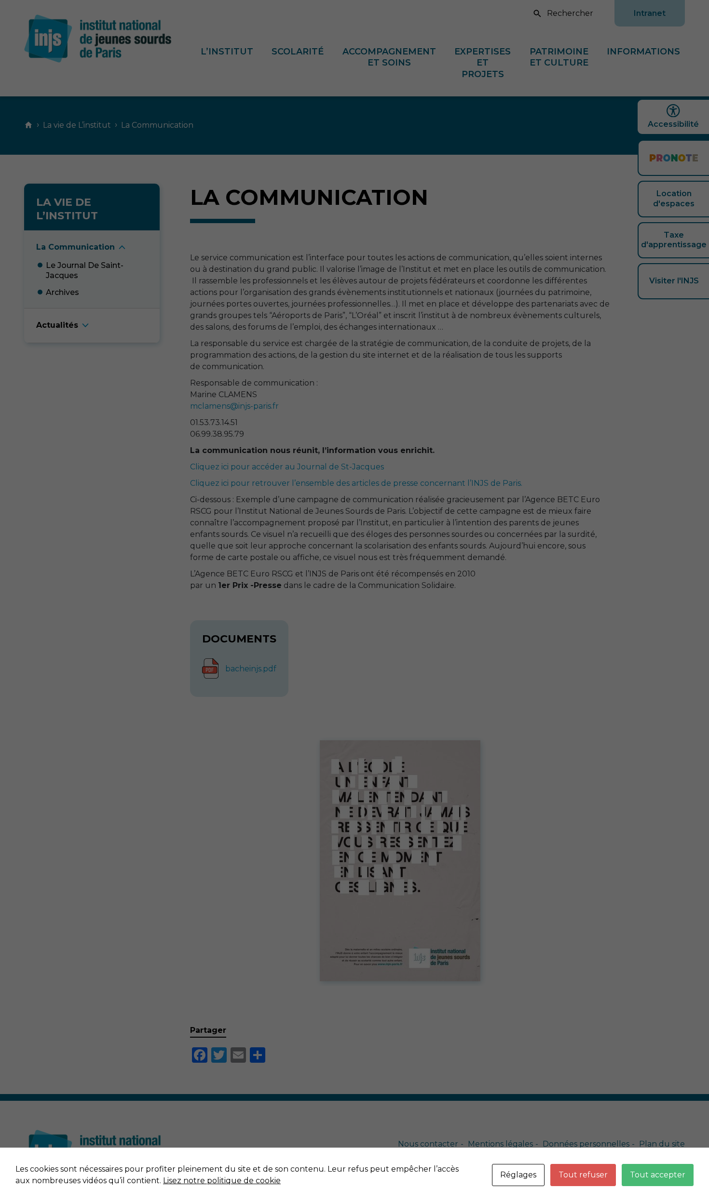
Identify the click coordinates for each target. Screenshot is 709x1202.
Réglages (518, 1174)
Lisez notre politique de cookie (222, 1180)
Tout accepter (657, 1174)
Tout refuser (583, 1174)
